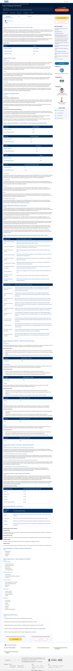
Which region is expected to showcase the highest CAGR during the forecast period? (25, 628)
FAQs (54, 667)
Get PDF (41, 639)
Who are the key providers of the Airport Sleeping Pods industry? (20, 632)
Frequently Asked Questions (59, 58)
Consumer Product (7, 3)
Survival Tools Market (26, 647)
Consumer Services (15, 3)
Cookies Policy (50, 667)
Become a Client (34, 667)
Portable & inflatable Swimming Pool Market (61, 648)
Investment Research (13, 667)
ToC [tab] (19, 16)
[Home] (3, 3)
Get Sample (16, 639)
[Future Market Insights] (6, 1)
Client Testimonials (41, 667)
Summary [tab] (8, 16)
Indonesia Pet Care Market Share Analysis (12, 652)
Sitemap (57, 667)
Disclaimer (50, 665)
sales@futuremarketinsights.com (29, 661)
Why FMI (41, 665)
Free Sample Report (62, 18)
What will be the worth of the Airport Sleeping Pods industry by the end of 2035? (24, 625)
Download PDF (62, 21)
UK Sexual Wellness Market (43, 647)
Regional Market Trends (58, 31)
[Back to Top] (71, 663)
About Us (33, 665)
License (31, 12)
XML (60, 667)
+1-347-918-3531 (39, 661)
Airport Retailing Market (10, 647)
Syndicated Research (13, 665)
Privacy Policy (61, 665)
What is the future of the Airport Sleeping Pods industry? (18, 618)
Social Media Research (20, 667)
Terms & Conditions (55, 665)
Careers (37, 665)
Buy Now (62, 10)
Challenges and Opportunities (59, 33)
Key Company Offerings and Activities (60, 51)
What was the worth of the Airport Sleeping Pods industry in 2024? (21, 621)
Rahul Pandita (13, 12)
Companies (29, 16)
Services (10, 664)
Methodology (61, 63)
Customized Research (20, 665)
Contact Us (33, 668)
